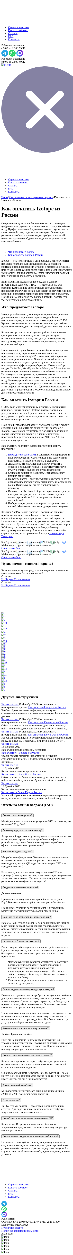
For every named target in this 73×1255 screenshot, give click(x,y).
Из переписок (22, 579)
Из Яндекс (7, 579)
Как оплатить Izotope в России (25, 254)
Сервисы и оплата (18, 27)
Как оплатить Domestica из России (48, 722)
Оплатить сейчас (11, 548)
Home (4, 197)
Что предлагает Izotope (21, 251)
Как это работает (18, 30)
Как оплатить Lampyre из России (47, 707)
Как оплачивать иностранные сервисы (31, 197)
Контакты (14, 39)
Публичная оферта (12, 1227)
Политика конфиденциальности (20, 1230)
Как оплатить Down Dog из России (48, 734)
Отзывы (12, 33)
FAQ (11, 36)
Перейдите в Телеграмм (22, 454)
